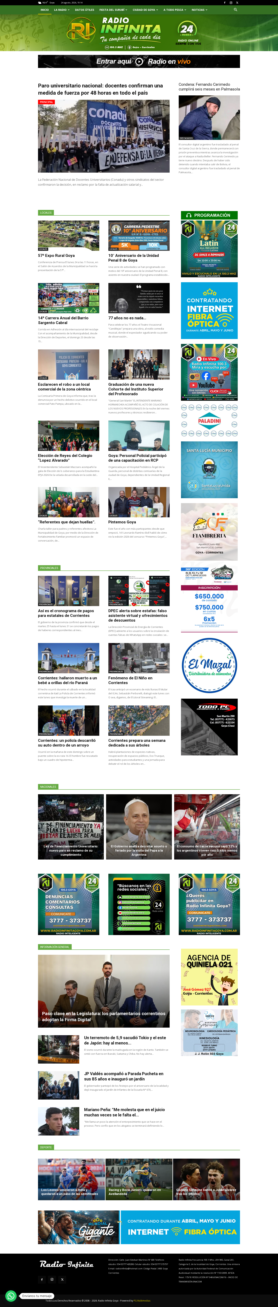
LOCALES (43, 249)
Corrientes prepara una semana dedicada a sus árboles (136, 742)
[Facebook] (225, 2)
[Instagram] (231, 2)
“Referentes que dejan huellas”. (66, 522)
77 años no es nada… (127, 318)
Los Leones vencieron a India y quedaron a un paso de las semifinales (69, 1192)
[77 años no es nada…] (139, 298)
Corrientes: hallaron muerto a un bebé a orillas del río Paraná (67, 680)
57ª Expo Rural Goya (56, 255)
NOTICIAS (198, 10)
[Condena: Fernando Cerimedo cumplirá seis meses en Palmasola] (209, 117)
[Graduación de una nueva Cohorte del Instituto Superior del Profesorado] (139, 364)
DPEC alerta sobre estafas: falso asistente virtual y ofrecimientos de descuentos (138, 616)
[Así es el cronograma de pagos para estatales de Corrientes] (68, 591)
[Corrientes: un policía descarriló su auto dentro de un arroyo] (68, 720)
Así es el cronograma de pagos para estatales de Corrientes (66, 613)
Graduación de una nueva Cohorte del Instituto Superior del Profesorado (135, 389)
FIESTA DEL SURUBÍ (111, 10)
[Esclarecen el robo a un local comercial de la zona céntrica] (68, 364)
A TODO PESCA (173, 10)
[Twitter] (237, 2)
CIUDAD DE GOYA (144, 10)
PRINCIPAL (46, 102)
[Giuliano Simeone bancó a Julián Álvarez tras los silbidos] (206, 1179)
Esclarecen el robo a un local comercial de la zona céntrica (64, 386)
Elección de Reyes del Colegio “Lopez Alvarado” (65, 458)
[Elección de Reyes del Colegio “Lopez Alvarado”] (68, 436)
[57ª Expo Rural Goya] (68, 236)
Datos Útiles (84, 10)
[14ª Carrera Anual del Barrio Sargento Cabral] (68, 298)
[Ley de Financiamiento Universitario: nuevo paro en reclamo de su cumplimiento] (71, 827)
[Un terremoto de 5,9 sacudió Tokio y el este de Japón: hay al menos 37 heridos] (58, 1049)
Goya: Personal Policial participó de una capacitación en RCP (137, 458)
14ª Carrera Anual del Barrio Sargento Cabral (63, 320)
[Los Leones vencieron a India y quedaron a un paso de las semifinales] (71, 1179)
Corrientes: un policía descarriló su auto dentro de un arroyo (67, 742)
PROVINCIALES (46, 604)
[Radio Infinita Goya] (57, 37)
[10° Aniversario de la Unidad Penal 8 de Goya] (139, 236)
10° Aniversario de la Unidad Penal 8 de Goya (133, 258)
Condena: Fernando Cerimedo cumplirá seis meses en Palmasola (209, 86)
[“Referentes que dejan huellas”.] (68, 502)
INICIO (45, 10)
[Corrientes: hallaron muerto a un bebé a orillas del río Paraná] (68, 658)
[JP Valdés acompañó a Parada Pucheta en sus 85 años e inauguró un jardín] (58, 1085)
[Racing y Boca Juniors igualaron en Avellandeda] (139, 1179)
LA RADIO (60, 10)
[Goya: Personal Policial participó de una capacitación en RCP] (139, 436)
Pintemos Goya (122, 522)
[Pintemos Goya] (139, 502)
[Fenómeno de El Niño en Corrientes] (139, 658)
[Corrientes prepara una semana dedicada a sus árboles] (139, 720)
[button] (235, 10)
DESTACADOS (186, 138)
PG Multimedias (142, 1300)
